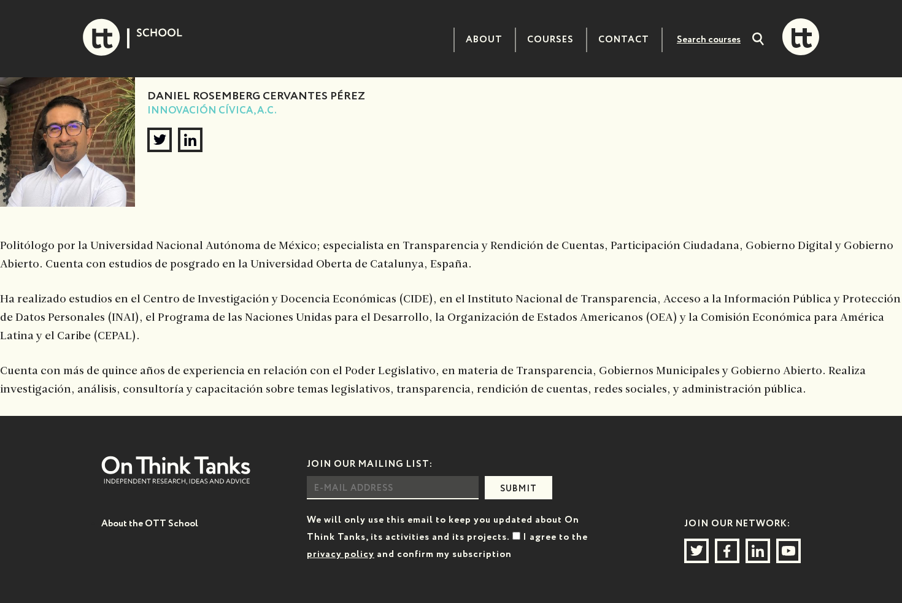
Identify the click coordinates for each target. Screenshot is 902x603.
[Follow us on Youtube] (788, 551)
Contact (623, 40)
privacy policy (340, 554)
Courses (550, 40)
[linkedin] (190, 140)
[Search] (758, 40)
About (484, 40)
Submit (518, 489)
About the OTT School (149, 524)
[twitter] (159, 140)
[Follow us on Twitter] (696, 551)
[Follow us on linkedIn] (758, 551)
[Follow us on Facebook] (727, 551)
